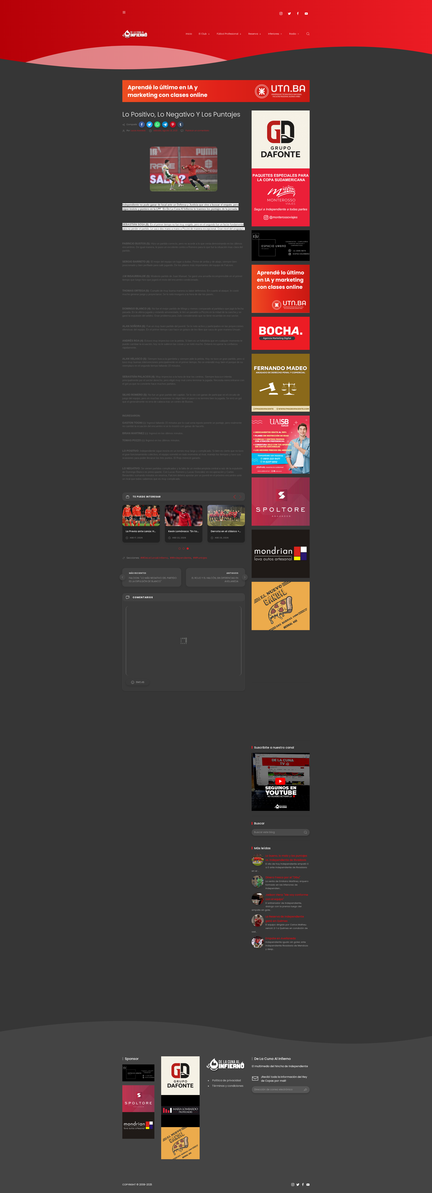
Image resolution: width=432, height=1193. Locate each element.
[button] (142, 124)
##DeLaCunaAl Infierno (154, 558)
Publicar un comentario (197, 130)
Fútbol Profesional (227, 33)
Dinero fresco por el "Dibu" (282, 877)
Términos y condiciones (227, 1086)
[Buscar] (308, 34)
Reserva (253, 33)
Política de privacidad (226, 1080)
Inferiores (273, 33)
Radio (292, 33)
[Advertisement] (280, 653)
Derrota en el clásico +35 (226, 531)
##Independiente (180, 558)
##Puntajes (200, 558)
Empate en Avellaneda (280, 938)
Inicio (189, 33)
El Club (203, 33)
